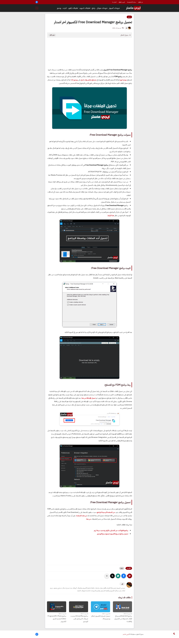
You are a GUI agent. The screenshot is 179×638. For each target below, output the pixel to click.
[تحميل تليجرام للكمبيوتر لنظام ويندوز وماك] (100, 606)
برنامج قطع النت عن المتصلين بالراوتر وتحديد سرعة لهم (111, 530)
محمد (126, 28)
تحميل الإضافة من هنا (89, 398)
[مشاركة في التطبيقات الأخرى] (107, 576)
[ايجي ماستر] (133, 8)
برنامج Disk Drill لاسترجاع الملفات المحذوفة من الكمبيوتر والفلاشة (123, 619)
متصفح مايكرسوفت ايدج (88, 80)
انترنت (65, 8)
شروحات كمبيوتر (114, 8)
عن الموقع (140, 2)
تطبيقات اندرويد (84, 8)
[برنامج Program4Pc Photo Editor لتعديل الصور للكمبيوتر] (56, 606)
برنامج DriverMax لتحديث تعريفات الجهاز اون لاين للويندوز (79, 619)
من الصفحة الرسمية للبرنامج (106, 512)
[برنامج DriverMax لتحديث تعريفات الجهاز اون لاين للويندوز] (78, 606)
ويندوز (59, 8)
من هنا (88, 519)
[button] (123, 576)
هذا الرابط (111, 215)
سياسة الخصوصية (131, 2)
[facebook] (36, 2)
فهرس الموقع (122, 2)
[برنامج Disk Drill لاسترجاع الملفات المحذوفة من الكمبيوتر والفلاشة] (122, 606)
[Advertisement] (89, 54)
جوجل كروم (123, 80)
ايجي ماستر (126, 634)
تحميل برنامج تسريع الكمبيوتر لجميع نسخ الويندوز (112, 533)
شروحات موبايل (102, 8)
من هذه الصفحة (81, 515)
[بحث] (36, 8)
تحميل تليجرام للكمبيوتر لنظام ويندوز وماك (100, 617)
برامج (93, 8)
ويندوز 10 (74, 80)
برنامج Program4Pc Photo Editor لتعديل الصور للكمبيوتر (57, 619)
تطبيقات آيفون (73, 8)
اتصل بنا (114, 2)
